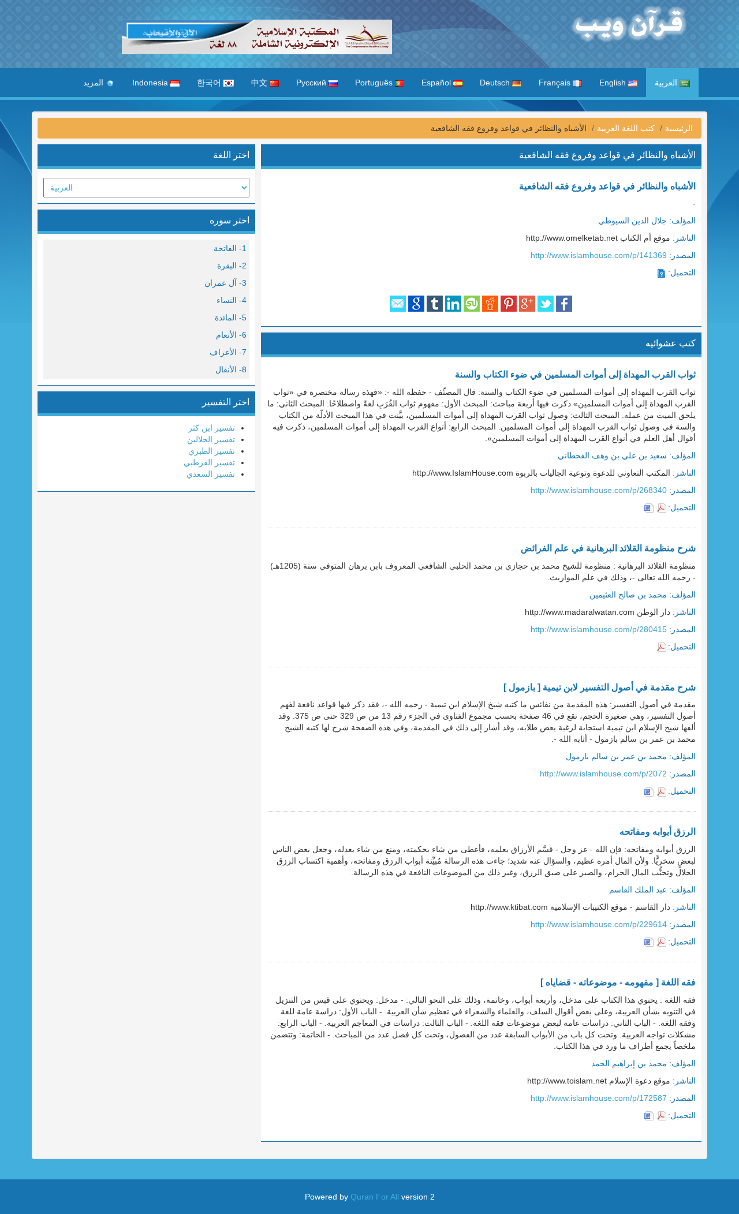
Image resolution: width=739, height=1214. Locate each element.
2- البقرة (232, 265)
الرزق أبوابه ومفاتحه (657, 831)
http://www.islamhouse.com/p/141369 (599, 255)
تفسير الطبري (211, 450)
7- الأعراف (228, 352)
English (613, 82)
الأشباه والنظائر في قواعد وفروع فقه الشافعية (607, 186)
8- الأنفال (231, 369)
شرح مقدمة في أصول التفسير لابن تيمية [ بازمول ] (599, 687)
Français (556, 82)
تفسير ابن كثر (211, 427)
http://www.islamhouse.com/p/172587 (599, 1098)
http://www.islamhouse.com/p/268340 (599, 490)
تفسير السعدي (210, 474)
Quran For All (374, 1196)
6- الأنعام (231, 334)
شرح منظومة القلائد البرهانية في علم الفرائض (608, 548)
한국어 (210, 82)
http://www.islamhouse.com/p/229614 (599, 924)
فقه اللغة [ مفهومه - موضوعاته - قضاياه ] (618, 982)
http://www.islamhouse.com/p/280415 (599, 629)
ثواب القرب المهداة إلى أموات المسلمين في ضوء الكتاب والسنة (575, 374)
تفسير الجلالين (211, 439)
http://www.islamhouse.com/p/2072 (603, 773)
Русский (312, 82)
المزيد (94, 82)
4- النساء (232, 300)
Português (375, 82)
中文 (260, 82)
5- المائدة (231, 317)
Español (437, 82)
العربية (667, 82)
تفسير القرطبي (209, 462)
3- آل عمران (225, 282)
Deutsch (496, 82)
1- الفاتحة (230, 248)
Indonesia (151, 82)
